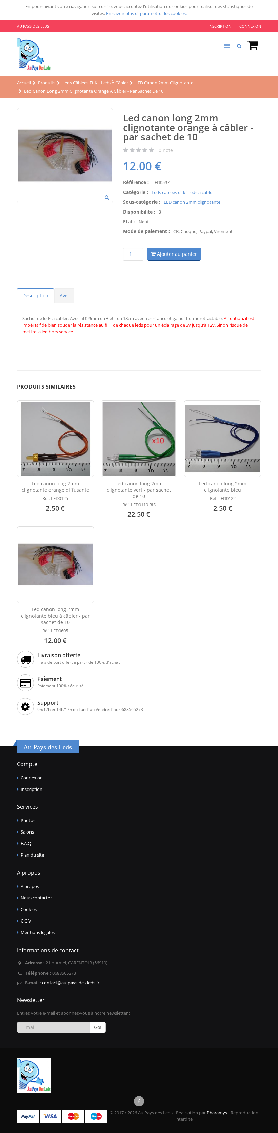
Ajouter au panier (176, 254)
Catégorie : (135, 192)
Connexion (250, 26)
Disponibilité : (139, 211)
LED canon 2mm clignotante (192, 202)
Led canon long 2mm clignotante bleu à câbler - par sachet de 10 (55, 615)
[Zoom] (107, 198)
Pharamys (217, 1113)
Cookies (29, 909)
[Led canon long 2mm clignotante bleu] (222, 439)
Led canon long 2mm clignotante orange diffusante (55, 486)
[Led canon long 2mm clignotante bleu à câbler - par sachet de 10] (55, 565)
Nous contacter (36, 898)
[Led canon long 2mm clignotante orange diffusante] (55, 439)
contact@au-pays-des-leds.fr (70, 983)
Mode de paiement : (146, 231)
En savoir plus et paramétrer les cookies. (146, 13)
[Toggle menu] (226, 46)
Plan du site (32, 855)
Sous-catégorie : (141, 202)
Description (35, 295)
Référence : (136, 182)
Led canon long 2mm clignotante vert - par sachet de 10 (139, 489)
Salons (27, 832)
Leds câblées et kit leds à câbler (183, 192)
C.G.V (26, 921)
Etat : (129, 221)
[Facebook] (139, 1101)
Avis (64, 295)
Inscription (220, 26)
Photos (28, 820)
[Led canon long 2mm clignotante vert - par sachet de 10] (139, 439)
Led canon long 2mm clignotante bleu (222, 486)
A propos (30, 886)
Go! (97, 1027)
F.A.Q (26, 843)
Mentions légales (38, 932)
